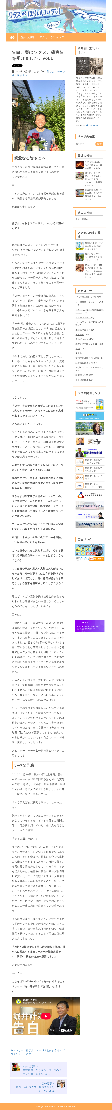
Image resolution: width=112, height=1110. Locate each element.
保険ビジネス (82, 339)
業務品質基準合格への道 (87, 358)
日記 (78, 348)
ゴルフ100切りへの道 (86, 297)
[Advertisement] (89, 576)
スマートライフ (83, 317)
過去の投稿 (27, 37)
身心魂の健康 (82, 380)
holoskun (93, 125)
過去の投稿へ (82, 219)
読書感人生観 (82, 375)
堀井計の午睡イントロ (86, 344)
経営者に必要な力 (84, 363)
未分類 (79, 353)
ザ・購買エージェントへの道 (90, 302)
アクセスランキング (51, 37)
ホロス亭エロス (83, 330)
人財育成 (80, 334)
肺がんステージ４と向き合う (90, 367)
